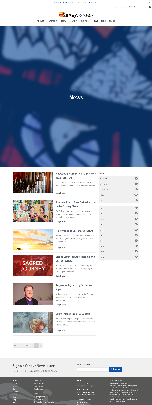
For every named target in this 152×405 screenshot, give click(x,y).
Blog (103, 21)
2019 (118, 246)
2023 (118, 224)
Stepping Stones (39, 397)
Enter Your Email (83, 365)
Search (115, 7)
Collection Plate (132, 7)
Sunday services (39, 384)
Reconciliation (38, 399)
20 (31, 345)
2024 (118, 219)
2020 (118, 241)
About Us (41, 21)
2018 (118, 252)
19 (27, 345)
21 (36, 345)
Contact (122, 7)
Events (84, 21)
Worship (53, 21)
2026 (118, 208)
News (95, 21)
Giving (112, 21)
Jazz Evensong (39, 389)
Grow (63, 21)
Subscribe (115, 369)
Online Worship (39, 386)
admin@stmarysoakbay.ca (85, 386)
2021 (118, 235)
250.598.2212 (143, 7)
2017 (118, 257)
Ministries (118, 184)
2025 (118, 214)
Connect (73, 21)
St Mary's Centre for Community (44, 402)
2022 (118, 230)
